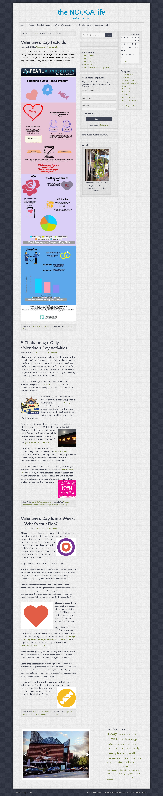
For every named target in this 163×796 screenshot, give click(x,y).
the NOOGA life (81, 12)
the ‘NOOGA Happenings (63, 25)
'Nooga (66, 502)
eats (134, 744)
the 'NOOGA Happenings (41, 326)
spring (138, 773)
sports (131, 774)
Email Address (88, 91)
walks (135, 777)
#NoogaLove (89, 59)
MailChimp (103, 125)
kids (138, 758)
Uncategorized (128, 106)
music (126, 767)
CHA (71, 712)
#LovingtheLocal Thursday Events (97, 68)
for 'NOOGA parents (130, 83)
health (119, 758)
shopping (120, 773)
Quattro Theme (108, 792)
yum (114, 780)
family (135, 748)
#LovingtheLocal (101, 25)
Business (136, 734)
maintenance (112, 767)
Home (22, 25)
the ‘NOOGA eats (43, 25)
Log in (144, 792)
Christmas (111, 744)
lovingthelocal (125, 762)
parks (124, 770)
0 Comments (52, 47)
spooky (127, 774)
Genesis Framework (124, 792)
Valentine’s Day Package (51, 385)
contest (124, 744)
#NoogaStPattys (90, 56)
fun (64, 326)
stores (109, 777)
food (131, 753)
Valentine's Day (61, 505)
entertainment (38, 505)
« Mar (124, 61)
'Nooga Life (40, 47)
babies (119, 734)
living (124, 86)
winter (28, 329)
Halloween (111, 758)
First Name (86, 98)
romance (43, 714)
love (53, 505)
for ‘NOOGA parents (83, 25)
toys (118, 777)
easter (129, 744)
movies (120, 767)
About (31, 25)
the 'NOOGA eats (128, 89)
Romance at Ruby (60, 451)
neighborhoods (114, 770)
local (109, 763)
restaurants (135, 770)
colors (118, 744)
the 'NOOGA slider (129, 97)
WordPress (137, 792)
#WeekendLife (89, 65)
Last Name (86, 106)
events (129, 748)
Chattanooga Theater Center (33, 646)
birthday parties (126, 734)
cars (108, 740)
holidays (47, 505)
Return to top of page (24, 792)
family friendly (117, 753)
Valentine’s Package (62, 403)
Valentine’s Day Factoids (43, 42)
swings (114, 777)
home (133, 758)
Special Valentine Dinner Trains (37, 442)
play (129, 770)
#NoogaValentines (91, 62)
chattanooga (27, 505)
